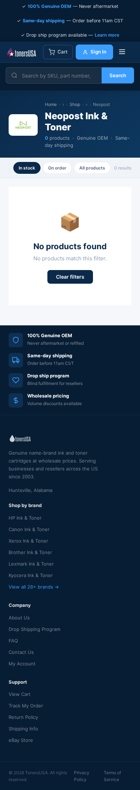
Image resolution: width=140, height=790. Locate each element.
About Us (19, 618)
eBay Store (21, 740)
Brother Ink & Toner (30, 552)
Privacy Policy (81, 776)
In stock (27, 168)
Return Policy (23, 717)
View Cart (20, 694)
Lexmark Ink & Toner (31, 564)
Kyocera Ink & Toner (31, 575)
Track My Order (26, 705)
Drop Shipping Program (34, 629)
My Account (22, 663)
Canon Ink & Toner (29, 529)
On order (57, 168)
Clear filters (70, 277)
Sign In (98, 52)
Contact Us (21, 652)
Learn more (107, 35)
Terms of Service (112, 776)
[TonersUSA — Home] (21, 52)
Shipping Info (23, 728)
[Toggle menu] (122, 52)
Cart (62, 52)
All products (92, 168)
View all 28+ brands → (34, 587)
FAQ (13, 640)
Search (117, 75)
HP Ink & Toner (25, 518)
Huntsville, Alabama (30, 490)
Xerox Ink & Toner (28, 541)
